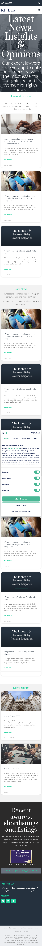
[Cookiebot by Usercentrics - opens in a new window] (31, 433)
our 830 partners (14, 448)
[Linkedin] (13, 901)
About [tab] (36, 438)
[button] (39, 3)
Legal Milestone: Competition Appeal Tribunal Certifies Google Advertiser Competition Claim (18, 141)
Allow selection (21, 505)
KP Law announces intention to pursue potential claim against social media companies (19, 198)
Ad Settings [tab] (26, 438)
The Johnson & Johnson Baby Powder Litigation (19, 653)
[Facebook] (3, 901)
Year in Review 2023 (12, 716)
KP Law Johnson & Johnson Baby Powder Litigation (20, 252)
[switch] (37, 478)
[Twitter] (8, 901)
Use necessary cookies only (21, 511)
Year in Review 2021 (12, 768)
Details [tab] (15, 438)
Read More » (8, 159)
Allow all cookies (21, 499)
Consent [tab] (6, 438)
